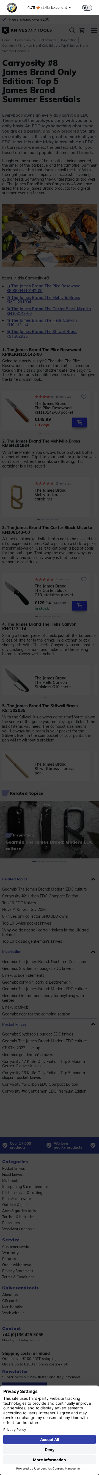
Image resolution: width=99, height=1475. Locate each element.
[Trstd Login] (90, 7)
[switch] (87, 8)
